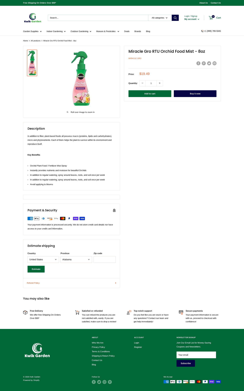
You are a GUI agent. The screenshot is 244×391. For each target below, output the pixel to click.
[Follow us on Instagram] (104, 382)
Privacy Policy (98, 347)
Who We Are (97, 342)
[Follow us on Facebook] (94, 382)
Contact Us (216, 3)
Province (65, 253)
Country (32, 253)
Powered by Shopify (31, 380)
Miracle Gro (134, 58)
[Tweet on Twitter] (209, 63)
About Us (203, 3)
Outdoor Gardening (79, 31)
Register (138, 347)
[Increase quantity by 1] (160, 83)
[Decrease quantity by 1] (142, 83)
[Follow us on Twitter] (99, 382)
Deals (126, 31)
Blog (148, 31)
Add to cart (149, 93)
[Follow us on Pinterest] (110, 382)
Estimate (36, 269)
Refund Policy (33, 283)
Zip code (98, 253)
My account (190, 19)
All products (36, 41)
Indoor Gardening (55, 31)
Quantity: (133, 83)
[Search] (175, 18)
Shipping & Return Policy (103, 356)
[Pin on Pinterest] (204, 63)
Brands (137, 31)
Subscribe (186, 363)
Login (136, 342)
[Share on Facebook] (198, 63)
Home (25, 41)
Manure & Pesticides (106, 31)
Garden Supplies (31, 31)
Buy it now (195, 93)
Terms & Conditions (101, 351)
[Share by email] (214, 63)
